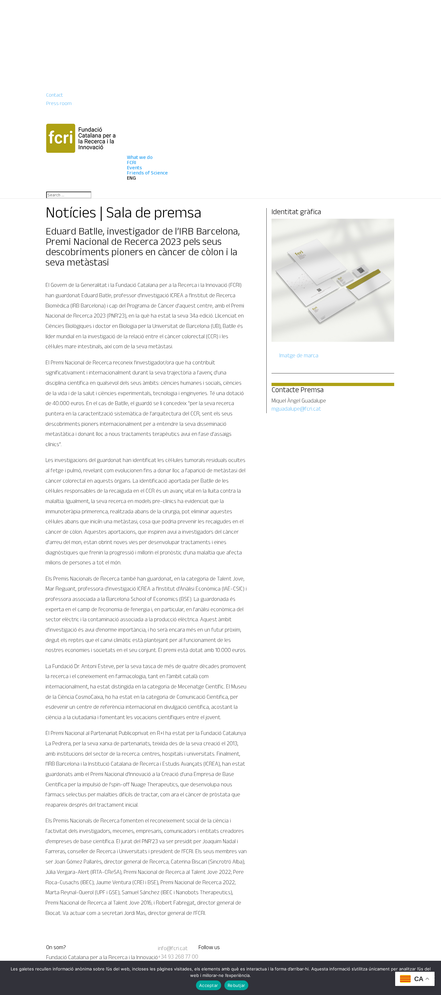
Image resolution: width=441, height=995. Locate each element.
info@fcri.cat (173, 948)
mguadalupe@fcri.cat (296, 408)
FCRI (131, 162)
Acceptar (208, 985)
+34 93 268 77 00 (178, 956)
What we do (140, 157)
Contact (54, 95)
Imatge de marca (298, 355)
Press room (59, 103)
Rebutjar (236, 985)
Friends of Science (147, 172)
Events (134, 167)
